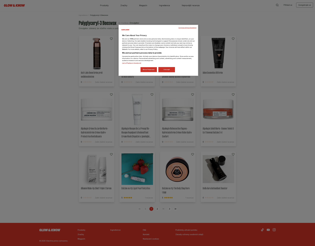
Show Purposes (149, 69)
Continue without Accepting (187, 28)
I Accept (167, 69)
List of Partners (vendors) (131, 63)
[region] (158, 50)
